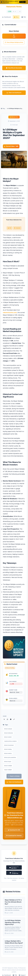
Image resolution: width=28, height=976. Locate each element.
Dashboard (7, 17)
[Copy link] (14, 719)
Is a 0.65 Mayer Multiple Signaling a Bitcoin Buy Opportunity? (13, 922)
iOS (10, 228)
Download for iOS (15, 830)
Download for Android (14, 835)
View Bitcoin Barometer (15, 68)
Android (18, 228)
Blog (17, 17)
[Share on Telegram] (10, 719)
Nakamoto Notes (14, 6)
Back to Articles (15, 776)
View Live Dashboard (15, 782)
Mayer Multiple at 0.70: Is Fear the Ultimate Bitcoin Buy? (13, 902)
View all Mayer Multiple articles (15, 42)
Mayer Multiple (14, 117)
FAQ (24, 17)
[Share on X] (4, 719)
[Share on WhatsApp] (7, 719)
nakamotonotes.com (10, 312)
